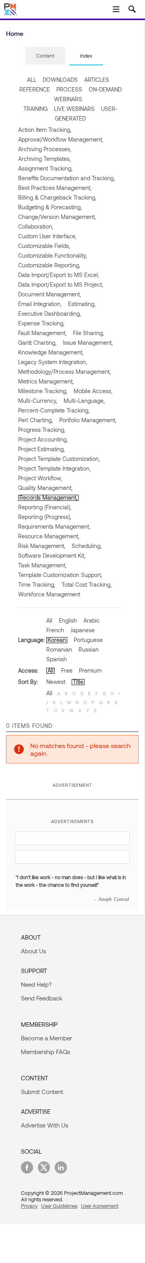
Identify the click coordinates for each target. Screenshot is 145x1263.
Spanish (56, 659)
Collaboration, (35, 226)
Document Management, (49, 294)
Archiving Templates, (44, 158)
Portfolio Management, (87, 420)
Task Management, (42, 565)
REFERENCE (34, 89)
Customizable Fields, (44, 245)
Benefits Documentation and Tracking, (66, 178)
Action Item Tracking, (44, 129)
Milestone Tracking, (42, 391)
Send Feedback (41, 998)
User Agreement (99, 1206)
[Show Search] (132, 9)
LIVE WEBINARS (74, 108)
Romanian (59, 649)
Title (78, 681)
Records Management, (48, 497)
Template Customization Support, (60, 574)
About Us (33, 951)
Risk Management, (41, 545)
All (49, 620)
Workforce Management (49, 594)
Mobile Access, (93, 391)
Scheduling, (87, 545)
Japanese (82, 630)
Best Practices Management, (54, 187)
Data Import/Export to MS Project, (60, 284)
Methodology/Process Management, (64, 371)
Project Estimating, (41, 449)
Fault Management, (42, 332)
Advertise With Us (44, 1125)
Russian (89, 649)
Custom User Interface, (47, 236)
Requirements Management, (54, 526)
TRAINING (35, 108)
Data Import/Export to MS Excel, (58, 274)
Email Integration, (40, 303)
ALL (31, 79)
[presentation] (45, 55)
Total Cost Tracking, (87, 584)
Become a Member (46, 1038)
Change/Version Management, (57, 216)
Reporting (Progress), (44, 516)
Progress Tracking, (41, 429)
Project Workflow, (40, 478)
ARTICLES (96, 79)
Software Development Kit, (51, 555)
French (55, 630)
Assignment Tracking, (45, 168)
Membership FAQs (45, 1051)
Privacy (29, 1206)
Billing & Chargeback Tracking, (57, 197)
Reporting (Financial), (44, 507)
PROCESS (69, 89)
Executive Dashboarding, (49, 313)
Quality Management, (45, 487)
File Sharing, (88, 332)
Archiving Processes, (44, 149)
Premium (90, 670)
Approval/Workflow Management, (60, 139)
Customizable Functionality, (52, 255)
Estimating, (81, 303)
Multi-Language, (84, 400)
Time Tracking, (36, 584)
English (68, 620)
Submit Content (42, 1091)
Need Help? (36, 984)
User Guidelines (59, 1206)
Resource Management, (48, 536)
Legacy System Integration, (52, 361)
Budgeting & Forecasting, (50, 207)
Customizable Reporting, (49, 265)
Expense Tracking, (41, 323)
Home (14, 33)
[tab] (45, 56)
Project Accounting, (43, 439)
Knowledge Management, (50, 352)
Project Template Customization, (59, 458)
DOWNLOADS (60, 79)
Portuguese (88, 639)
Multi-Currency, (37, 400)
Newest (55, 681)
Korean (57, 639)
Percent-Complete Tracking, (53, 410)
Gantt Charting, (37, 342)
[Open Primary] (116, 9)
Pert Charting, (35, 420)
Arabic (91, 620)
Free (66, 670)
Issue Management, (88, 342)
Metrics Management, (46, 381)
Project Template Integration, (54, 468)
